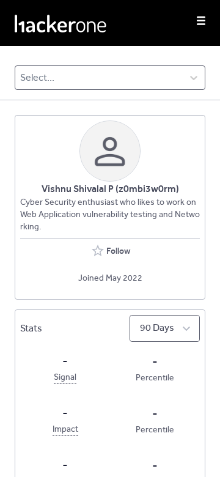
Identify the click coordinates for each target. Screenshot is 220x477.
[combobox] (21, 77)
